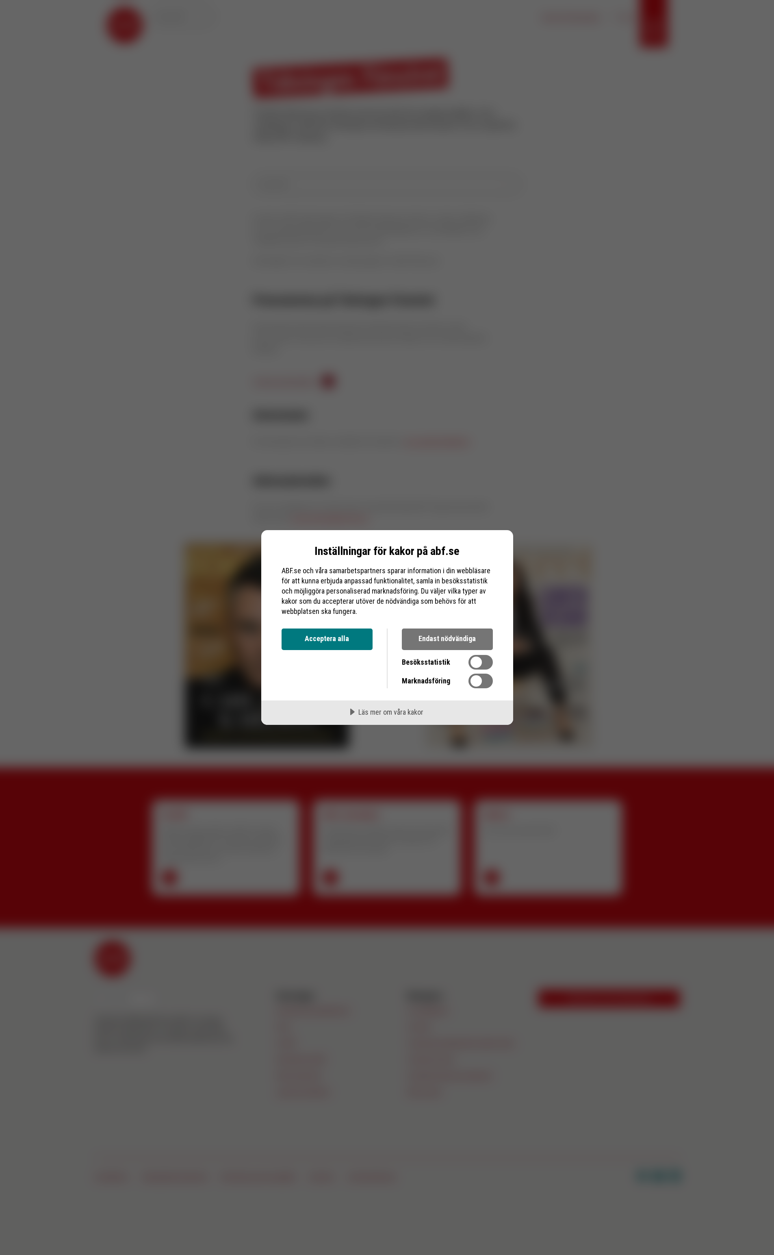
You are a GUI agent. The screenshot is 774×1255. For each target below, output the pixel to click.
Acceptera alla (327, 638)
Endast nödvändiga (447, 638)
